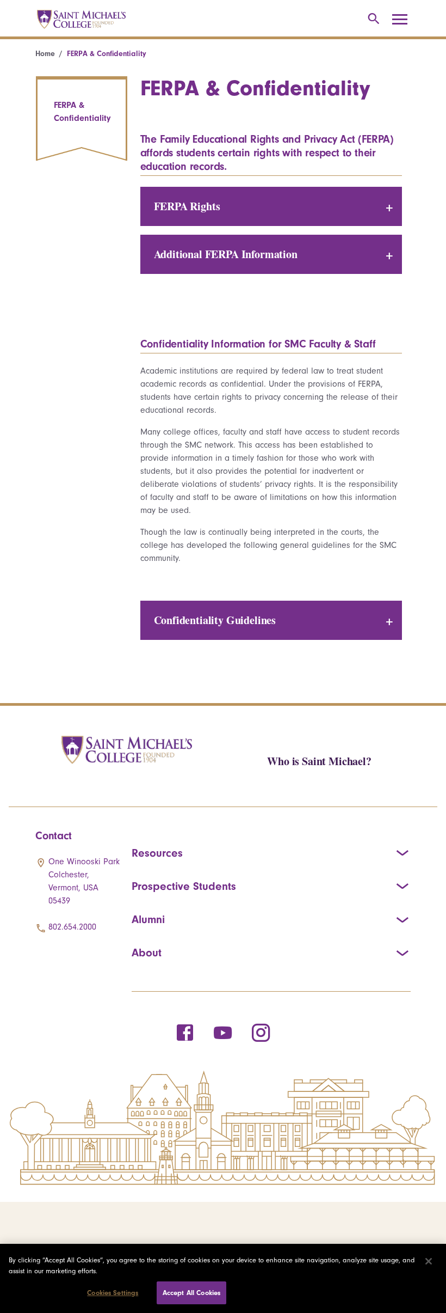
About (147, 952)
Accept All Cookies (191, 1292)
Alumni (148, 919)
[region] (223, 1278)
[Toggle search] (371, 19)
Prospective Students (184, 886)
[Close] (429, 1261)
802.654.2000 (72, 927)
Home (45, 53)
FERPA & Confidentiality (82, 111)
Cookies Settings (112, 1292)
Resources (157, 852)
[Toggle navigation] (403, 19)
